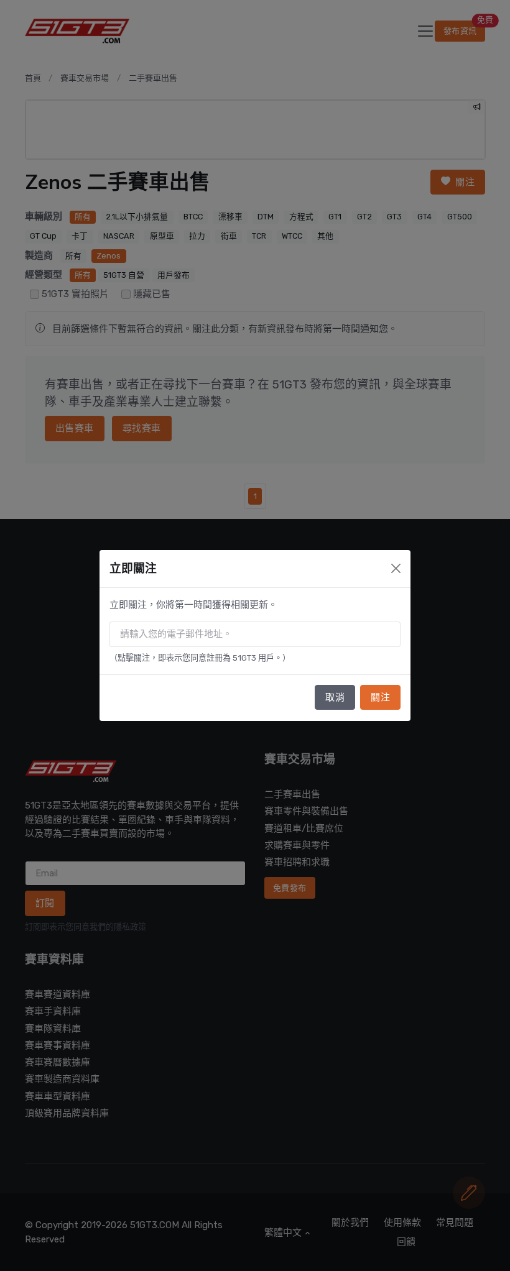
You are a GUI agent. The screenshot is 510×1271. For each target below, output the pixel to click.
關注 (380, 697)
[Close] (396, 568)
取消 (335, 697)
